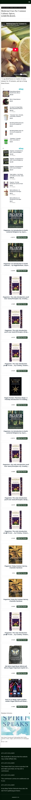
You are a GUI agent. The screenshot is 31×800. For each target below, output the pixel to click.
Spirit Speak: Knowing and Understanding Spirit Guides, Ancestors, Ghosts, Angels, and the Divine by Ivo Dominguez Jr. (15, 739)
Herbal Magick (13, 7)
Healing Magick (5, 7)
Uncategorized (22, 7)
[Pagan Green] (2, 1)
